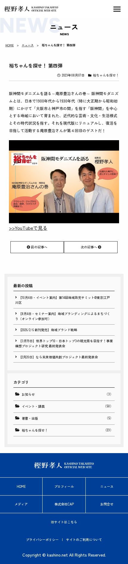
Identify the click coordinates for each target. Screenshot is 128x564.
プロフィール (64, 486)
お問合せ (106, 504)
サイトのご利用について (84, 539)
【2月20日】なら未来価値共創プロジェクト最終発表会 (58, 356)
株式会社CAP (64, 504)
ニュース (28, 45)
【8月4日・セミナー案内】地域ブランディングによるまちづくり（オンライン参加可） (62, 316)
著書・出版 (67, 418)
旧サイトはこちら (64, 521)
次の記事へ (89, 246)
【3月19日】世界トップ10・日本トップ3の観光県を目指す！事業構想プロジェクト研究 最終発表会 (64, 343)
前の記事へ (38, 246)
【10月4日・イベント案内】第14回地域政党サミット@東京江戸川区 (62, 300)
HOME (9, 45)
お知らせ (67, 394)
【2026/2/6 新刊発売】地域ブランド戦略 (47, 329)
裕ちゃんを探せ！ (106, 75)
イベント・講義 (67, 406)
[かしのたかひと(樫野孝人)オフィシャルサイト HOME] (31, 9)
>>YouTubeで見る (28, 227)
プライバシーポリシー (42, 539)
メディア (21, 504)
